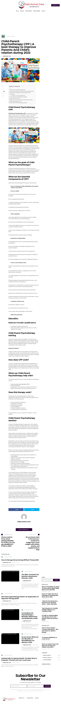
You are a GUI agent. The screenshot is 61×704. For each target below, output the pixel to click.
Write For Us (21, 698)
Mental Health (47, 655)
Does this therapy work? (15, 101)
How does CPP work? (15, 98)
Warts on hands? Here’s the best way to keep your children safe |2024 (50, 645)
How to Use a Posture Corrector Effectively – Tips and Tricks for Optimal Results (50, 630)
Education (12, 94)
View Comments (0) (23, 529)
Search (56, 580)
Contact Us (55, 5)
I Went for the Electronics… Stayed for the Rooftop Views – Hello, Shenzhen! (50, 602)
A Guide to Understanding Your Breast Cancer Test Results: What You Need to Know (50, 618)
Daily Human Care (7, 56)
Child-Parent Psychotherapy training (18, 96)
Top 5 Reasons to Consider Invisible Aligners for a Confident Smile (50, 610)
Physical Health (47, 657)
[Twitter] (8, 5)
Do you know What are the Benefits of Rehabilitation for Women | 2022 (30, 639)
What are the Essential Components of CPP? (20, 92)
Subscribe (47, 686)
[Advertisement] (30, 21)
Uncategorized (47, 659)
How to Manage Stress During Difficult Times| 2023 (20, 560)
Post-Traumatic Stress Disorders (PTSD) (20, 384)
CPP (15, 366)
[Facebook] (1, 5)
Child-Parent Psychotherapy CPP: (17, 89)
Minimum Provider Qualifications (18, 95)
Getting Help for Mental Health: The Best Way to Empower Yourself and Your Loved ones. (19, 659)
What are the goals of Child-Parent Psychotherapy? (22, 91)
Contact (37, 698)
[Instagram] (3, 5)
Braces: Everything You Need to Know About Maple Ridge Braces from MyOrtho (50, 588)
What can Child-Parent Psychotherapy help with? (21, 99)
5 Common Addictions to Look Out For (49, 638)
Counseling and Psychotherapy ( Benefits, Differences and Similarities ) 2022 (30, 615)
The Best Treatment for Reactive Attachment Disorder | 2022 (30, 576)
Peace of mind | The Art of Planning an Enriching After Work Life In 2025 (50, 595)
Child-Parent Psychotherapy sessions (18, 102)
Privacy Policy (30, 698)
